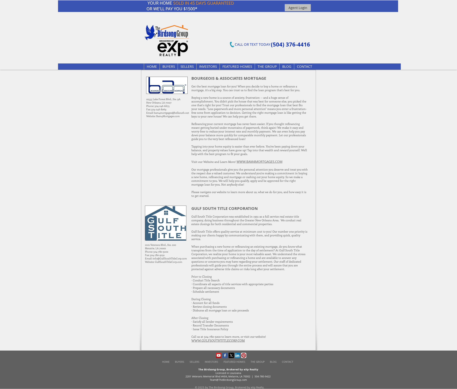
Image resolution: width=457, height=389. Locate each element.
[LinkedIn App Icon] (237, 355)
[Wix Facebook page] (225, 355)
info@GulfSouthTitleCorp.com (170, 258)
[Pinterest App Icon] (243, 355)
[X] (231, 355)
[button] (237, 66)
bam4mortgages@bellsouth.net (171, 112)
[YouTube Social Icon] (218, 355)
